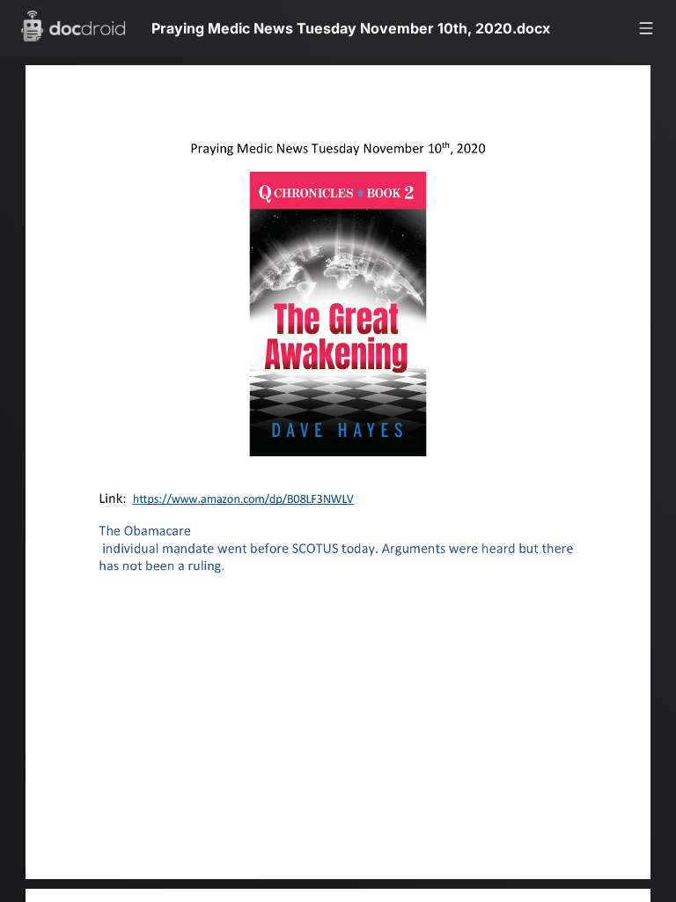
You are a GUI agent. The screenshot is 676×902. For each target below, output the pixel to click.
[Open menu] (646, 28)
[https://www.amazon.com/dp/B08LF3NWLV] (248, 505)
